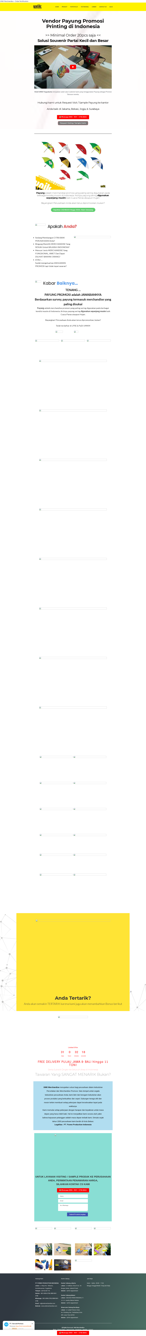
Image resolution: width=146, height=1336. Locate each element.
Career (94, 7)
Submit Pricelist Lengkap (77, 1214)
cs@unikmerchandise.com (47, 1303)
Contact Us (103, 7)
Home (57, 7)
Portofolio (74, 7)
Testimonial (85, 7)
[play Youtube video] (73, 67)
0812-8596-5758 (45, 1293)
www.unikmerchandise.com (49, 1306)
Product (64, 7)
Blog (111, 7)
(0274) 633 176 (45, 1290)
